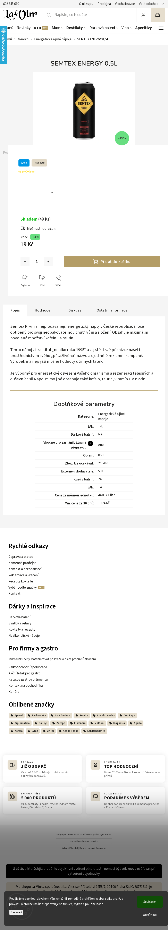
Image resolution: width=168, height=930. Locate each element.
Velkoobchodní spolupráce (28, 667)
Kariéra (14, 691)
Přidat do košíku (115, 262)
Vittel (50, 731)
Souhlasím (149, 902)
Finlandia (79, 723)
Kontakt (14, 593)
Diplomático (22, 723)
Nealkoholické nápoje (24, 635)
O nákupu (86, 3)
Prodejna (104, 3)
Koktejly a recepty (22, 629)
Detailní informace (36, 193)
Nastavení (16, 912)
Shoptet (74, 848)
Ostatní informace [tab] (112, 310)
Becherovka (39, 715)
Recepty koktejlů (20, 581)
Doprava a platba (20, 556)
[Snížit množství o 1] (25, 261)
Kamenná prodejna (22, 563)
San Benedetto (96, 731)
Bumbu (83, 715)
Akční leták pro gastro (24, 673)
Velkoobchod (149, 3)
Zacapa (60, 723)
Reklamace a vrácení (23, 575)
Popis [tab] (15, 310)
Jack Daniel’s (62, 715)
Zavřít (156, 292)
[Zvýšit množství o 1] (48, 261)
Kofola (19, 731)
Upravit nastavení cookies (84, 841)
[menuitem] (9, 28)
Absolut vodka (106, 715)
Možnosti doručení (42, 228)
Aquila (138, 723)
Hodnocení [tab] (44, 310)
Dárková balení (19, 617)
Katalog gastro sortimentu (28, 679)
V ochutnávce (125, 3)
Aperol (19, 715)
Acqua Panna (70, 731)
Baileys (43, 723)
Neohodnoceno (47, 172)
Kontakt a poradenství (24, 569)
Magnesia (119, 723)
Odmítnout (150, 915)
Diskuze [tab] (75, 310)
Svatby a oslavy (20, 623)
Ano (101, 444)
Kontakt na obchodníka (26, 685)
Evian (35, 731)
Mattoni (99, 723)
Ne (100, 434)
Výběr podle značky (22, 587)
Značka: (31, 152)
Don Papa (129, 715)
